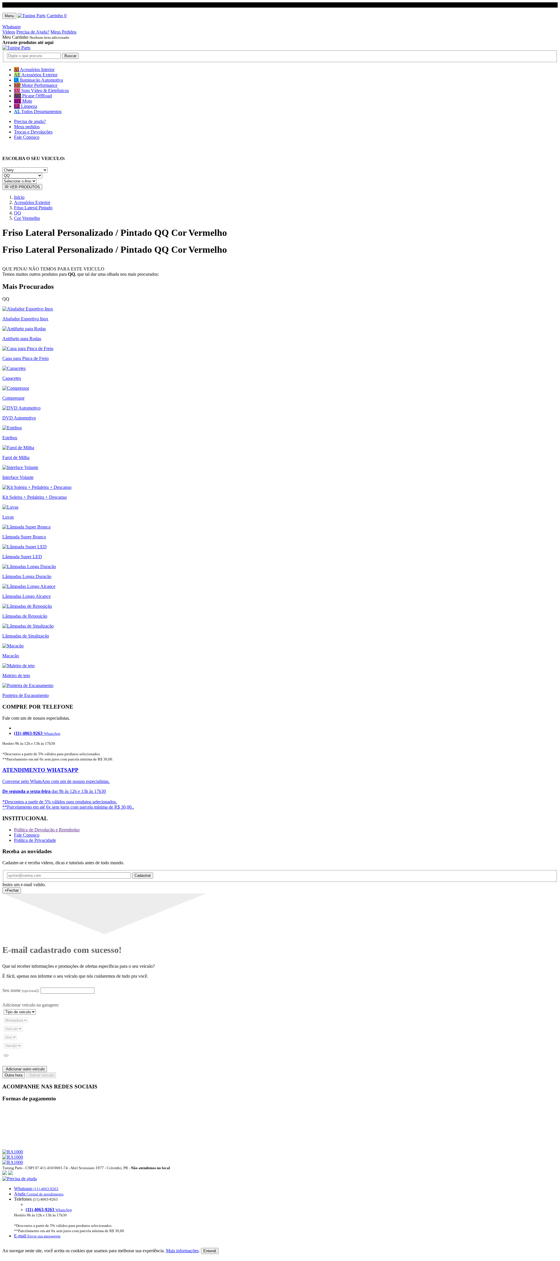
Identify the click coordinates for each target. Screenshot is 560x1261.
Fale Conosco (26, 137)
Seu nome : (20, 990)
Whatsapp (11, 26)
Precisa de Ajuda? (32, 31)
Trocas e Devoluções (33, 131)
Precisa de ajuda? (30, 121)
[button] (280, 1207)
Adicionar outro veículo (25, 1069)
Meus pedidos (27, 126)
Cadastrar (142, 875)
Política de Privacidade (35, 840)
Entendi (209, 1251)
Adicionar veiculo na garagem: (30, 1004)
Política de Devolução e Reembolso (47, 829)
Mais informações (182, 1250)
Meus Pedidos (63, 31)
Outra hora (13, 1075)
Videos (8, 31)
